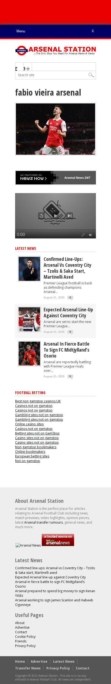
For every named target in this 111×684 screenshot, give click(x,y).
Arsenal (69, 177)
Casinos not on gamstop (34, 405)
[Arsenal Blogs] (58, 545)
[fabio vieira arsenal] (55, 154)
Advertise (22, 627)
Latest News (25, 248)
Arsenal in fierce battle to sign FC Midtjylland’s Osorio (66, 350)
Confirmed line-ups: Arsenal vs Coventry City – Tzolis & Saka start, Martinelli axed (67, 268)
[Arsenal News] (28, 545)
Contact (21, 632)
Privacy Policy (25, 645)
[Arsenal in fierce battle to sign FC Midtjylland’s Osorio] (29, 364)
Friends (20, 641)
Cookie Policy (25, 636)
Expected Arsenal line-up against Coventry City (68, 312)
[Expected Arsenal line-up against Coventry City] (29, 330)
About (20, 623)
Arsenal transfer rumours (43, 522)
